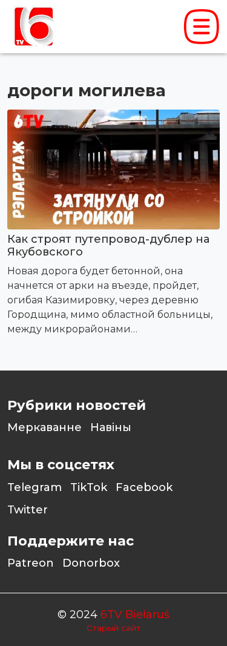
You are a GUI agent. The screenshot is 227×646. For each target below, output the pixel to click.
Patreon (30, 563)
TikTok (88, 487)
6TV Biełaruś (134, 614)
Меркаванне (44, 427)
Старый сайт (113, 628)
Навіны (110, 427)
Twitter (27, 509)
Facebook (144, 487)
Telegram (34, 487)
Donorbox (91, 563)
